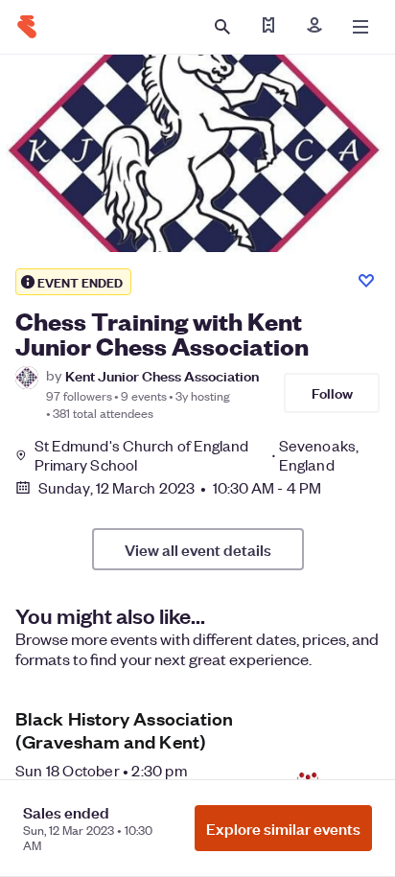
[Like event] (366, 280)
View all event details (198, 549)
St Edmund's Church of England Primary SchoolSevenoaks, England (197, 455)
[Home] (26, 26)
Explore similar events (283, 828)
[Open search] (222, 27)
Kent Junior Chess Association (162, 375)
